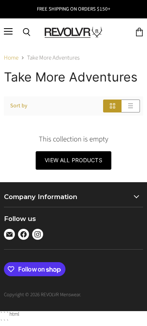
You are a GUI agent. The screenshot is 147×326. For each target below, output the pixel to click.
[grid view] (112, 106)
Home (11, 57)
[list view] (131, 106)
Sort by (18, 106)
